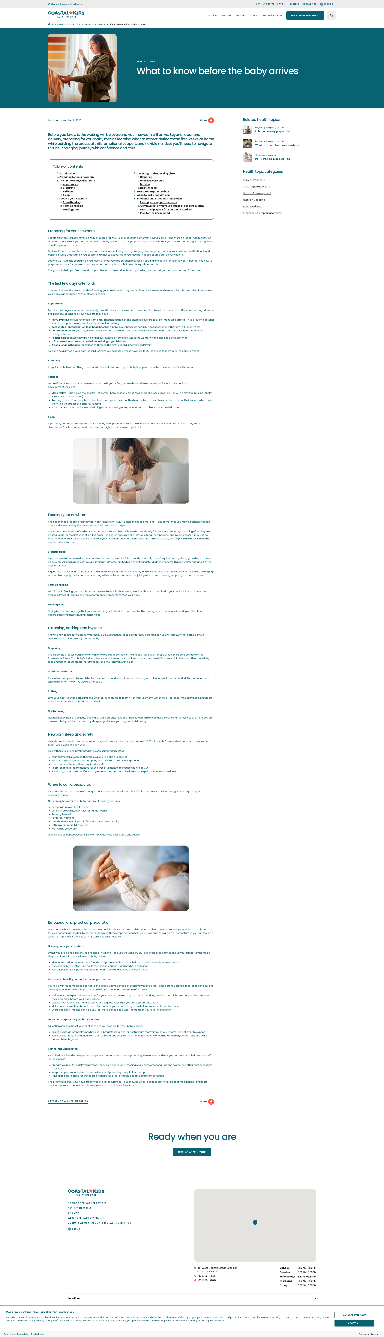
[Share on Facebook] (211, 120)
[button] (255, 1222)
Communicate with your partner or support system (172, 206)
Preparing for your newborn (76, 177)
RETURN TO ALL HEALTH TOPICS (69, 1101)
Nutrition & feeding (254, 200)
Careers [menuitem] (294, 4)
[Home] (49, 24)
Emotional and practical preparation (159, 198)
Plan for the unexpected (155, 213)
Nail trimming (148, 188)
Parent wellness (252, 206)
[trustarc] (375, 1334)
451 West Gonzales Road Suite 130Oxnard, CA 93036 (217, 1269)
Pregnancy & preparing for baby (91, 24)
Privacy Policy (23, 1334)
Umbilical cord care (152, 180)
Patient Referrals (80, 1208)
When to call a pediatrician (153, 195)
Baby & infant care (254, 180)
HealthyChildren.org (183, 1035)
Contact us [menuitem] (309, 4)
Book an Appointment (192, 1151)
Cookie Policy (10, 1334)
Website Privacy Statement (86, 1218)
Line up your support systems (158, 202)
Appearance (70, 184)
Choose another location (71, 4)
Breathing (69, 188)
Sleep (66, 195)
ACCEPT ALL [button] (354, 1323)
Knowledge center (63, 24)
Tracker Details (37, 1334)
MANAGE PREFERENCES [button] (354, 1315)
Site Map (73, 1213)
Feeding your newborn (73, 198)
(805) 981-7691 (206, 1276)
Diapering (146, 177)
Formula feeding (73, 206)
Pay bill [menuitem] (281, 4)
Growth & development (265, 155)
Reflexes (68, 191)
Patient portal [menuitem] (265, 4)
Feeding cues (71, 209)
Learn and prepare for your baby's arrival (166, 209)
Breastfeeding (72, 202)
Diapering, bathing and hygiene (156, 173)
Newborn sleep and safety (153, 191)
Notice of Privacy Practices (87, 1203)
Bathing (145, 184)
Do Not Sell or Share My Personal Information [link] (99, 1222)
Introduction (67, 173)
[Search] (331, 15)
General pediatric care (256, 186)
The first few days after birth (77, 180)
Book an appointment (305, 15)
